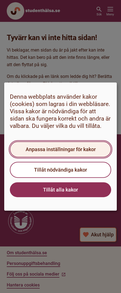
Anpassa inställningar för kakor (61, 149)
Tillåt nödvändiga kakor (60, 170)
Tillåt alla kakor (60, 190)
